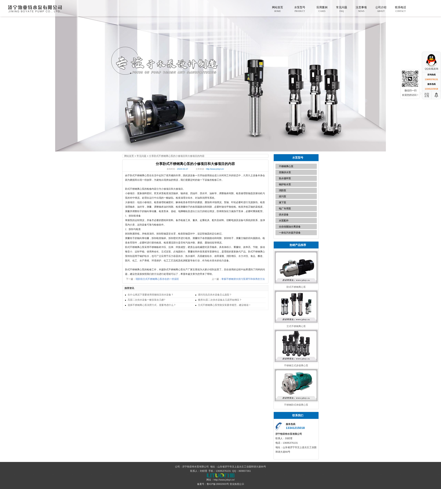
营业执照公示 (237, 484)
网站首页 (277, 9)
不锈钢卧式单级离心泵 (296, 404)
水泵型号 (299, 9)
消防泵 (282, 190)
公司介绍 (380, 9)
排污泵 (282, 196)
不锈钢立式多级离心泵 (296, 365)
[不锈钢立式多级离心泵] (296, 345)
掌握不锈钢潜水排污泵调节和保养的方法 (243, 279)
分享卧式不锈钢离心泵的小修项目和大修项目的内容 (176, 156)
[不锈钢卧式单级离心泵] (296, 384)
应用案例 (321, 9)
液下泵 (282, 202)
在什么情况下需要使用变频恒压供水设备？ (150, 294)
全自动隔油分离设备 (290, 226)
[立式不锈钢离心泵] (296, 306)
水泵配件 (284, 220)
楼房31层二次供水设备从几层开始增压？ (220, 299)
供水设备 (284, 214)
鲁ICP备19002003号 (218, 484)
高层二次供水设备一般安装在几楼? (146, 299)
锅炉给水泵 (285, 184)
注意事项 (361, 9)
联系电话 (400, 9)
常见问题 (341, 9)
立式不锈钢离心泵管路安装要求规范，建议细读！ (224, 305)
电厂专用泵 (285, 208)
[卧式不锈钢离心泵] (296, 267)
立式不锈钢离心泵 (296, 326)
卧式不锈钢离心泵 (296, 287)
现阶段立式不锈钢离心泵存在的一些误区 (157, 279)
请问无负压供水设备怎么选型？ (215, 294)
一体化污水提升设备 (290, 232)
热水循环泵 (285, 178)
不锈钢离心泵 (286, 166)
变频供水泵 (285, 172)
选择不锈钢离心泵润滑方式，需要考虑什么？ (152, 305)
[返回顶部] (436, 95)
